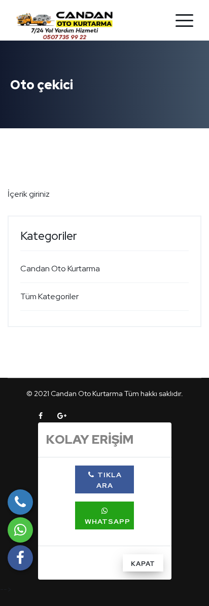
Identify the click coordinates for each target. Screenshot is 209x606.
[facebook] (20, 558)
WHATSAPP (106, 521)
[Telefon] (20, 502)
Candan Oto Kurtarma (60, 268)
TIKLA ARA (108, 480)
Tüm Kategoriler (49, 296)
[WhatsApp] (20, 530)
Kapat (143, 563)
